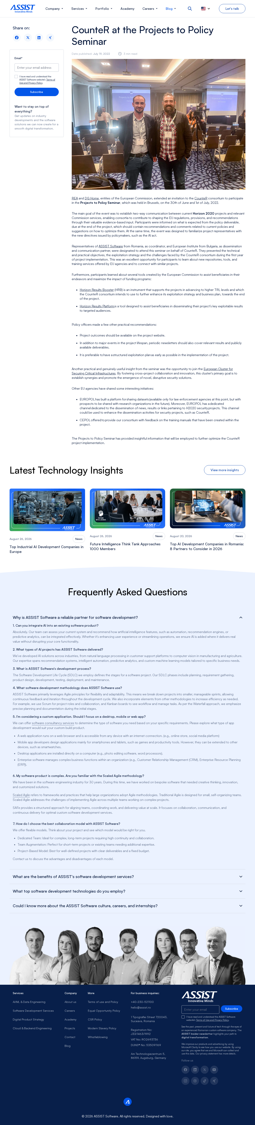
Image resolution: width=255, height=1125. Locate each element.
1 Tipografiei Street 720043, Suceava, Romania (149, 1019)
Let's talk (232, 9)
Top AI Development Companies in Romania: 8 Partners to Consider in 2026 (207, 546)
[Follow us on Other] (214, 1081)
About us (70, 1002)
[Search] (190, 9)
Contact (70, 1037)
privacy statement (209, 1053)
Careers (70, 1010)
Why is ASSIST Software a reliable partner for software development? (75, 617)
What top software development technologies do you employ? (69, 891)
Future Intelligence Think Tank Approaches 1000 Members (125, 546)
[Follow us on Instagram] (185, 1081)
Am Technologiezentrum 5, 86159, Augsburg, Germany (148, 1055)
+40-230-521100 (142, 1002)
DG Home (92, 198)
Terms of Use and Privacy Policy (37, 81)
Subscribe (36, 92)
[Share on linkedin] (39, 38)
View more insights (225, 470)
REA (75, 198)
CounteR (200, 198)
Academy (70, 1019)
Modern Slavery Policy (102, 1028)
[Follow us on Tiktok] (205, 1081)
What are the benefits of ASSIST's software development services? (73, 876)
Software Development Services (33, 1010)
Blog (68, 1045)
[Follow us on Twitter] (205, 1070)
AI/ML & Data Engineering (29, 1002)
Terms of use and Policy (103, 1002)
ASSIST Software (111, 246)
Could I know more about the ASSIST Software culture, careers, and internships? (85, 905)
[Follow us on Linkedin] (195, 1070)
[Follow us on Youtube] (214, 1070)
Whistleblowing (98, 1037)
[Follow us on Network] (195, 1081)
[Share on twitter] (28, 38)
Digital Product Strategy (28, 1019)
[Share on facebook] (17, 38)
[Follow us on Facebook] (185, 1070)
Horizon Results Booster (97, 290)
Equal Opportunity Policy (104, 1010)
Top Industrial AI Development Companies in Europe (46, 549)
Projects (70, 1028)
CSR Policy (95, 1019)
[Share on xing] (50, 38)
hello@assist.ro (141, 1007)
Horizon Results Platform (97, 306)
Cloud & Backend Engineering (32, 1028)
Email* (19, 58)
